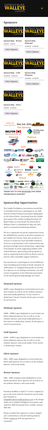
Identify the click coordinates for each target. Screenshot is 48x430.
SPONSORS (26, 191)
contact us (13, 418)
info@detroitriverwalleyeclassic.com (18, 399)
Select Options (11, 49)
